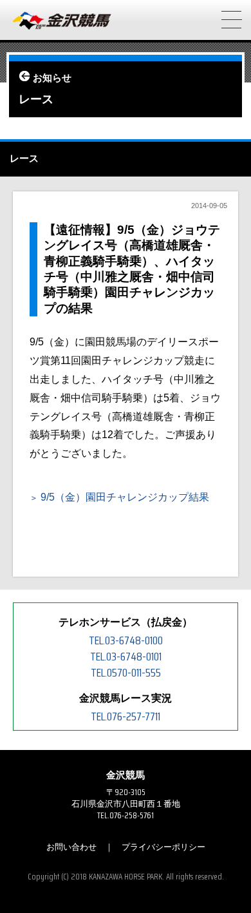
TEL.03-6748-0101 (126, 657)
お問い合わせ (71, 847)
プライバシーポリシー (163, 847)
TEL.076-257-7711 (125, 716)
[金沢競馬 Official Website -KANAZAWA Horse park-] (62, 21)
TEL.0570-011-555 (126, 673)
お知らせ (52, 78)
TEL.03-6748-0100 (126, 640)
